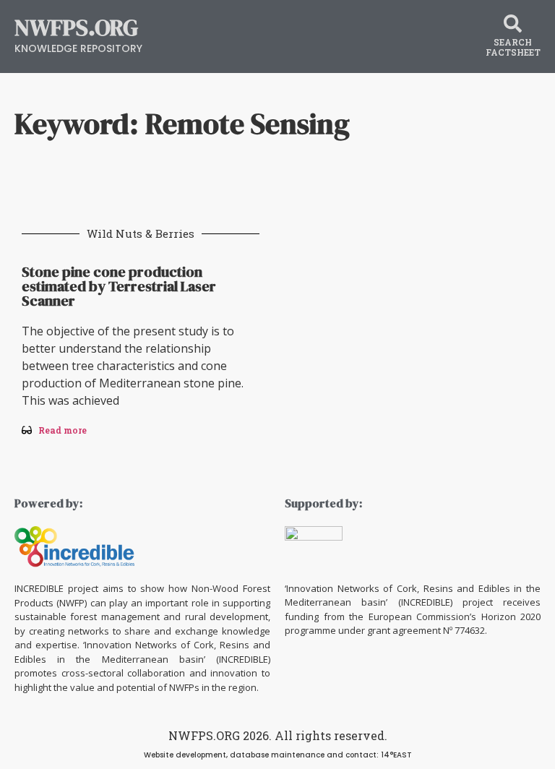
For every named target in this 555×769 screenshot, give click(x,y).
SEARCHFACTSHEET (513, 47)
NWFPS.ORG (76, 27)
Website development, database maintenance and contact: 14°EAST (278, 754)
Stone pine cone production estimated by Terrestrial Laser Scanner (119, 286)
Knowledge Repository (78, 48)
